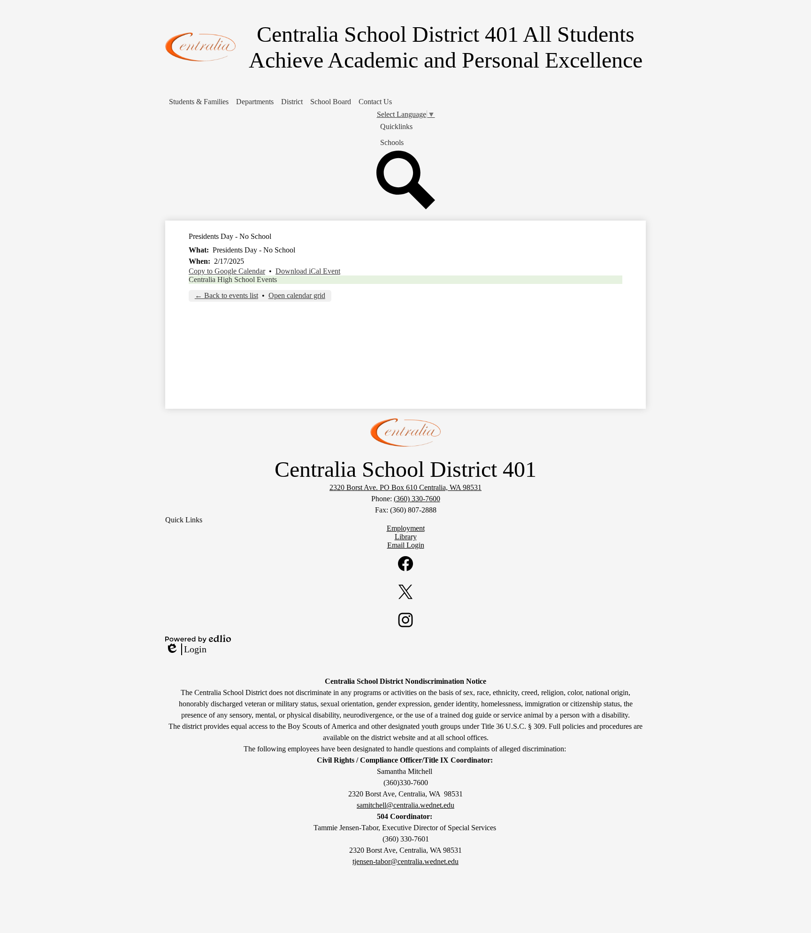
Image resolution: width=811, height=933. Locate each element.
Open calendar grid (296, 295)
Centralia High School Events (233, 279)
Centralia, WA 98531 (405, 487)
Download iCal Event (307, 271)
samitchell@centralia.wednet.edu (405, 805)
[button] (198, 102)
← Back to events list (226, 295)
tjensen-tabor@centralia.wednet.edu (405, 861)
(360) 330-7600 (417, 499)
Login (186, 649)
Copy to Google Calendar (227, 271)
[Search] (405, 207)
